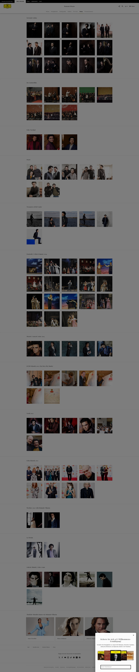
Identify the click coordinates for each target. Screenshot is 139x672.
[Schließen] (133, 635)
